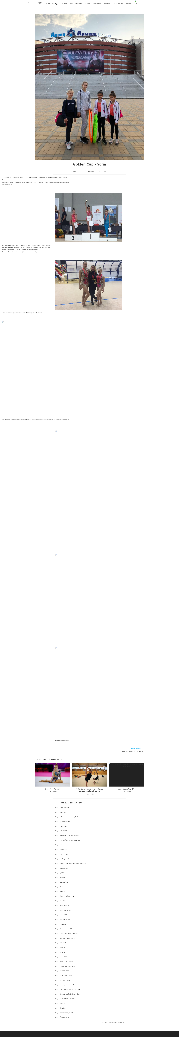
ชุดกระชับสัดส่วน (65, 821)
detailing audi (64, 808)
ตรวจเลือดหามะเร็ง (66, 975)
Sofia (67, 741)
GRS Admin (77, 172)
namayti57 (63, 957)
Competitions (104, 172)
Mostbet (62, 887)
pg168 (62, 873)
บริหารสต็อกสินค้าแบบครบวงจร (70, 840)
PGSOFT (62, 878)
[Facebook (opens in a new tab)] (145, 3)
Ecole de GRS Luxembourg (42, 3)
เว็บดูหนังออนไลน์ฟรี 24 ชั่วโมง (70, 994)
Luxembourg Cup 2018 (126, 789)
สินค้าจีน (62, 901)
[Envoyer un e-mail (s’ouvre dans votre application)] (151, 3)
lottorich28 (63, 831)
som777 (62, 845)
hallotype (63, 812)
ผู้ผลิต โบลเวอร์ (64, 905)
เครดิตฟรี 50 (64, 882)
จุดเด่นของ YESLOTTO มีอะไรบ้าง (70, 835)
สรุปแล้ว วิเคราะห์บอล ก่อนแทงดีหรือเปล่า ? (73, 863)
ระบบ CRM (63, 915)
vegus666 (63, 943)
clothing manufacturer (67, 938)
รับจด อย (62, 947)
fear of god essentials (67, 985)
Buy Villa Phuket (65, 980)
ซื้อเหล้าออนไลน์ (65, 1017)
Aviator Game (64, 854)
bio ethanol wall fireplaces (69, 933)
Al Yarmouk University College (70, 817)
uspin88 (62, 1003)
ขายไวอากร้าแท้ (65, 919)
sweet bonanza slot (66, 961)
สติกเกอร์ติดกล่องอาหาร (67, 966)
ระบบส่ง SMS (64, 868)
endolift (62, 891)
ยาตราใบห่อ (63, 849)
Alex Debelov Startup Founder (70, 989)
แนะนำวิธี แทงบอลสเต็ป (67, 999)
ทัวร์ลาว (62, 952)
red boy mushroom (66, 859)
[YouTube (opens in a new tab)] (148, 3)
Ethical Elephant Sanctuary (69, 929)
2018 (63, 741)
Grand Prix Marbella (52, 789)
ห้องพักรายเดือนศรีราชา (67, 896)
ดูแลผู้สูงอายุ (63, 924)
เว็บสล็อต (62, 1008)
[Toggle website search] (141, 3)
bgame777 (63, 826)
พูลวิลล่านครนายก (65, 971)
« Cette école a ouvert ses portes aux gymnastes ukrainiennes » (89, 790)
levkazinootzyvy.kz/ (66, 1013)
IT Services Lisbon (66, 910)
